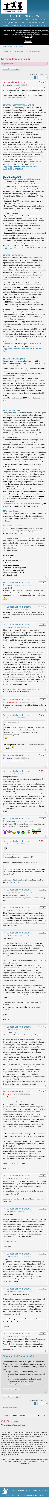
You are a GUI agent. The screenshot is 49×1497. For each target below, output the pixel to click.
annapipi (9, 609)
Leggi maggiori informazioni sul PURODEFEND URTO (24, 248)
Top (45, 577)
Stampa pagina (18, 46)
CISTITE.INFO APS (24, 16)
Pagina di (43, 74)
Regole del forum (7, 64)
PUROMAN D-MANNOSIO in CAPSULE (18, 105)
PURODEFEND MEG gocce (14, 359)
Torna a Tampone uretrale (11, 1408)
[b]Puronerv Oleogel (11, 511)
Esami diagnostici (18, 51)
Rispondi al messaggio (10, 69)
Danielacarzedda (12, 702)
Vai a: (6, 1415)
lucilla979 (10, 892)
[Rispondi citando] (42, 82)
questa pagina (14, 882)
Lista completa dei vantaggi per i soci (22, 1384)
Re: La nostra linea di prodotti (17, 582)
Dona (16, 1389)
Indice (6, 51)
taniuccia (9, 774)
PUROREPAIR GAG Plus (13, 255)
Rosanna (9, 85)
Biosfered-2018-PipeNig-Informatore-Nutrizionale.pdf (21, 689)
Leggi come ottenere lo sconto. (14, 98)
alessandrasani (11, 821)
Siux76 (9, 935)
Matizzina (10, 1211)
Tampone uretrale (34, 51)
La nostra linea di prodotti (15, 58)
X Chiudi (28, 41)
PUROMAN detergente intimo (14, 410)
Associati (7, 1389)
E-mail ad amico (7, 46)
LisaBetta (9, 585)
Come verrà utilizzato (36, 1495)
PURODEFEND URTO (12, 176)
